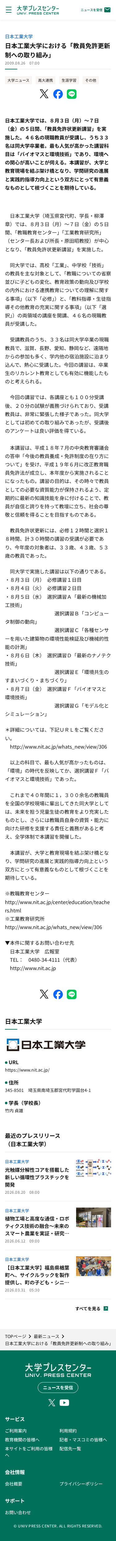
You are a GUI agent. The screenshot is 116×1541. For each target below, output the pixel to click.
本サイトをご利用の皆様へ (29, 1451)
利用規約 (68, 1430)
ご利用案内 (16, 1430)
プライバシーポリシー (81, 1484)
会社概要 (13, 1484)
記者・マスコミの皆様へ (83, 1439)
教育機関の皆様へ (22, 1439)
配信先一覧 (70, 1448)
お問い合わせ (18, 1512)
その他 (90, 80)
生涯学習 (69, 80)
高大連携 (45, 80)
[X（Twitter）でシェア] (44, 94)
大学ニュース (18, 80)
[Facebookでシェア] (58, 94)
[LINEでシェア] (72, 94)
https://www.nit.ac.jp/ (27, 1070)
